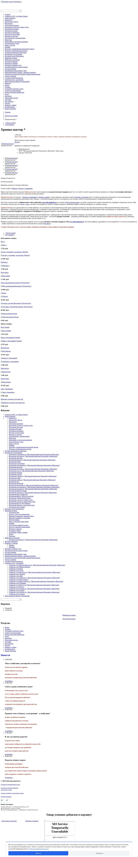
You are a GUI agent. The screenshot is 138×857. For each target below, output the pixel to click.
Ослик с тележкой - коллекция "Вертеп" (14, 252)
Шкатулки (8, 40)
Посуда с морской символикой (19, 527)
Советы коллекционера (13, 90)
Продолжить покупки (9, 821)
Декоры (11, 545)
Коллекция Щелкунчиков (17, 491)
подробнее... (9, 681)
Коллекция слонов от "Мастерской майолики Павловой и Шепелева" (33, 476)
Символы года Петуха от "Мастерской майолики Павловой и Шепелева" (34, 585)
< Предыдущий (10, 123)
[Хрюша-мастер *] (7, 144)
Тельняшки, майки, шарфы (18, 532)
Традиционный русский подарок (16, 67)
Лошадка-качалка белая (9, 313)
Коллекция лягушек (16, 458)
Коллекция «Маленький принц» (20, 498)
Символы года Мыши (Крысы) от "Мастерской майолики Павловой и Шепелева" (37, 565)
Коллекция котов (15, 462)
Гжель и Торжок (10, 76)
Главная (7, 14)
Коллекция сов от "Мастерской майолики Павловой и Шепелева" (31, 471)
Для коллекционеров (72, 202)
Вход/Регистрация (69, 619)
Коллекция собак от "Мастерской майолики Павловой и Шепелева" (32, 480)
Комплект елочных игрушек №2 (12, 399)
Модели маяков (14, 520)
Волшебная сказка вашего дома (15, 71)
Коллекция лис (14, 482)
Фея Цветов (5, 348)
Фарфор (7, 47)
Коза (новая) (5, 327)
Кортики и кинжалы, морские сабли (21, 516)
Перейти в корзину (32, 821)
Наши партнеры (10, 109)
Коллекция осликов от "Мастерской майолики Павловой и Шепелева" (33, 489)
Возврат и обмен (10, 105)
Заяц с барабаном (7, 389)
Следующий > (10, 124)
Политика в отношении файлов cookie (10, 784)
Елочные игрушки (11, 31)
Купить (17, 142)
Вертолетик (5, 368)
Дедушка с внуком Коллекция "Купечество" (16, 303)
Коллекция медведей (16, 483)
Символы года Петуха (16, 587)
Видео (7, 85)
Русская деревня (10, 69)
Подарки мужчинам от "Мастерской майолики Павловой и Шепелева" (33, 540)
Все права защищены (6, 796)
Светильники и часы (12, 43)
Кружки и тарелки (15, 529)
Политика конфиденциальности (39, 849)
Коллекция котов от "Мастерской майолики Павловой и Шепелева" (32, 460)
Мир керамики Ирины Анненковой (17, 81)
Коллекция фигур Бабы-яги (18, 494)
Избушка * (4, 262)
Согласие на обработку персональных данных (12, 793)
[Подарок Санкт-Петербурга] (11, 2)
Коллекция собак (15, 478)
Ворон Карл (5, 379)
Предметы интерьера (12, 32)
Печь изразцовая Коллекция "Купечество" (15, 283)
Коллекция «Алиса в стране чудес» (17, 27)
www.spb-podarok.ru (49, 202)
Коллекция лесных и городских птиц (22, 505)
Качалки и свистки (11, 36)
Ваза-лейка (4, 272)
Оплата (7, 103)
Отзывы (7, 87)
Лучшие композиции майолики (16, 52)
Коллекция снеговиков (17, 463)
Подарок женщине (11, 61)
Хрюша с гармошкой (25, 188)
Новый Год (9, 20)
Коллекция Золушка (12, 29)
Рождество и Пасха (11, 22)
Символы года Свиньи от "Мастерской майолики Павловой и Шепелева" (34, 592)
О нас (7, 94)
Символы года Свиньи (17, 594)
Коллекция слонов (15, 474)
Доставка (8, 100)
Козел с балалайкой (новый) (10, 337)
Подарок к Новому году (13, 65)
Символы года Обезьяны (17, 583)
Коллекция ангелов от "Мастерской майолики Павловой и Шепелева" (33, 469)
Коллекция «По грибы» (17, 507)
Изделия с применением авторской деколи (19, 49)
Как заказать (9, 101)
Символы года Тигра (16, 570)
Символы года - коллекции (14, 80)
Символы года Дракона (17, 574)
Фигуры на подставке (12, 34)
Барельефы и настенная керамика (16, 42)
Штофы (11, 523)
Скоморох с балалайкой (9, 358)
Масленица (9, 23)
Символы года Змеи (16, 576)
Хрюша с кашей (43, 197)
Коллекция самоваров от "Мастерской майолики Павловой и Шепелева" (34, 454)
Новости (8, 83)
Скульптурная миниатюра (14, 78)
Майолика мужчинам (12, 60)
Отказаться (99, 853)
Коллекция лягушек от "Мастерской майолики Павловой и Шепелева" (33, 456)
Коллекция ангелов (15, 467)
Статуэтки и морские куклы (18, 525)
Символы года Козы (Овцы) (18, 579)
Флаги (11, 534)
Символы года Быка (16, 569)
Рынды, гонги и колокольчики (19, 514)
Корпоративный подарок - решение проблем (20, 72)
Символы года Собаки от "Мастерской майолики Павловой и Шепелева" (34, 588)
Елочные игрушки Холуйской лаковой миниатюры (22, 74)
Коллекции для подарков (13, 54)
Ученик (3, 293)
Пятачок (14, 188)
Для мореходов (14, 512)
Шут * (3, 242)
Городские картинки (12, 25)
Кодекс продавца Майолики (14, 92)
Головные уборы (14, 530)
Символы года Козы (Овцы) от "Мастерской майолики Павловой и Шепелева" (36, 581)
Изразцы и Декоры (11, 63)
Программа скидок (11, 98)
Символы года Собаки (16, 590)
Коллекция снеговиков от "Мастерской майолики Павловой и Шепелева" (34, 465)
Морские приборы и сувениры (19, 518)
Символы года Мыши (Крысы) (19, 567)
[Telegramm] (7, 802)
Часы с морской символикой (18, 521)
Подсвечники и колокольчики (15, 38)
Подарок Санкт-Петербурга (14, 56)
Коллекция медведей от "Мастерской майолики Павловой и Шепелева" (33, 485)
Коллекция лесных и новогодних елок (22, 501)
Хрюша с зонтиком (81, 197)
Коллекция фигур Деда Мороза (19, 503)
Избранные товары (69, 615)
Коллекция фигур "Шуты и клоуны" (21, 496)
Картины (12, 536)
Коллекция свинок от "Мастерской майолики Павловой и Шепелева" (33, 492)
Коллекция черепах (15, 472)
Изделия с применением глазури (16, 51)
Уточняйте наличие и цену (14, 89)
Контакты (8, 96)
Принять (38, 853)
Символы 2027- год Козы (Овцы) (16, 16)
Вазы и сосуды (10, 45)
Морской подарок (11, 58)
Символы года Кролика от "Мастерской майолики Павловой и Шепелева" (34, 572)
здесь (22, 204)
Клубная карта (10, 107)
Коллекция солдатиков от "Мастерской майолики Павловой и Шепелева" (34, 487)
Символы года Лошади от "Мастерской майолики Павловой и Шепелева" (34, 578)
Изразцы (12, 547)
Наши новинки (10, 18)
